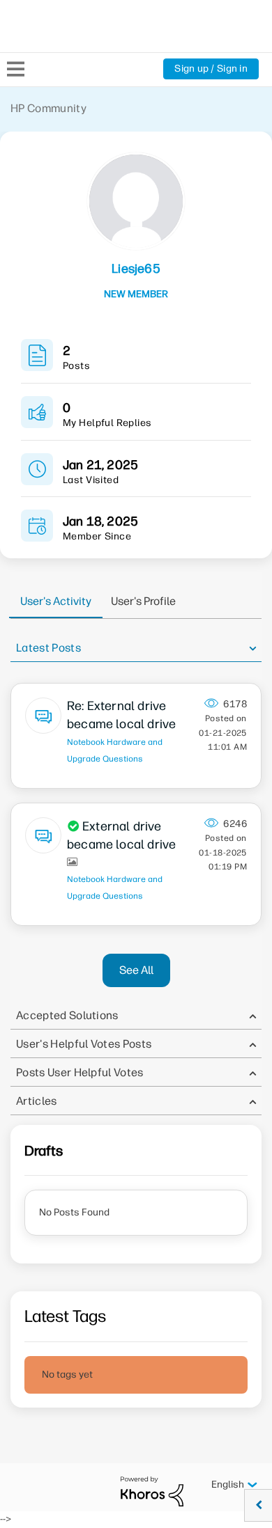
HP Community (48, 108)
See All (136, 970)
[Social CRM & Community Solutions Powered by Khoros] (152, 1491)
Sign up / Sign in (211, 68)
